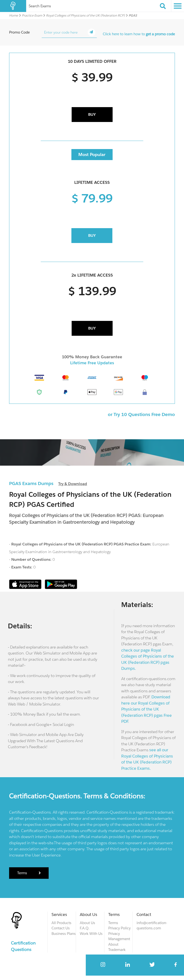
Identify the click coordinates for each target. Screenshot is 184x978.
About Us (87, 922)
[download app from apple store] (25, 587)
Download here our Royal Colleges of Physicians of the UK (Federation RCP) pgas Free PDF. (146, 709)
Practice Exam (32, 15)
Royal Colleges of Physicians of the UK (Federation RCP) (85, 15)
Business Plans (64, 933)
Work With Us (91, 933)
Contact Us (61, 928)
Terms (22, 873)
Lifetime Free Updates (92, 362)
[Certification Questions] (13, 6)
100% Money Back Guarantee (92, 356)
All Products (61, 922)
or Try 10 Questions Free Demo (141, 414)
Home (13, 15)
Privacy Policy (119, 928)
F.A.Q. (84, 928)
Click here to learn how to (139, 34)
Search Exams (40, 6)
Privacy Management (119, 936)
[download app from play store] (61, 587)
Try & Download (72, 483)
